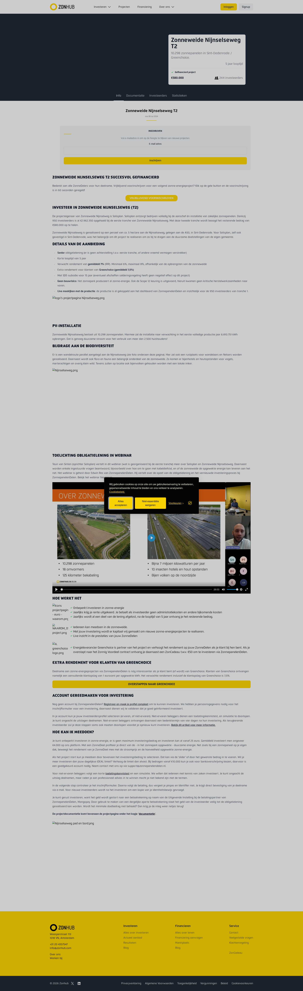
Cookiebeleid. (117, 492)
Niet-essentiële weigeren (150, 503)
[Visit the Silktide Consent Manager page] (190, 503)
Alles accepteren (121, 503)
